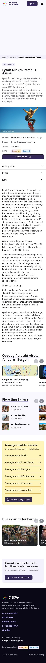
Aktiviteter (12, 57)
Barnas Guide (9, 621)
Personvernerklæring (36, 655)
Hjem (4, 57)
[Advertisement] (23, 31)
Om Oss (6, 630)
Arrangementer (10, 613)
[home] (10, 3)
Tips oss (32, 3)
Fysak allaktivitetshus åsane (29, 57)
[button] (41, 3)
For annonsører (10, 625)
